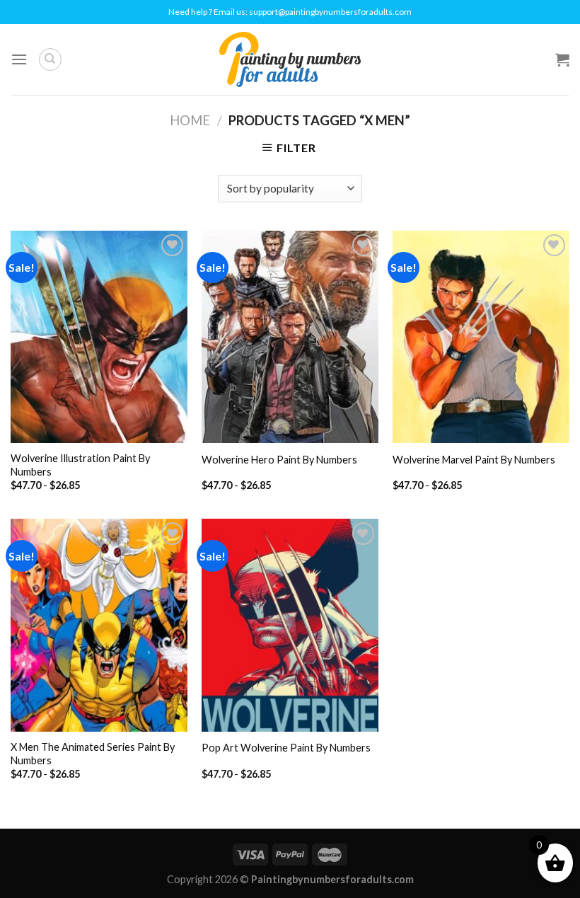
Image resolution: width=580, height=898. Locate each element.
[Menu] (19, 59)
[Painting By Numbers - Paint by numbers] (290, 59)
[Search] (50, 59)
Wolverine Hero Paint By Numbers (279, 460)
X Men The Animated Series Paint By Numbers (93, 753)
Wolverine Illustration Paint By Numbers (80, 465)
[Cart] (562, 59)
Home (190, 120)
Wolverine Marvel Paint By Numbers (474, 460)
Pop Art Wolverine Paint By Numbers (286, 748)
